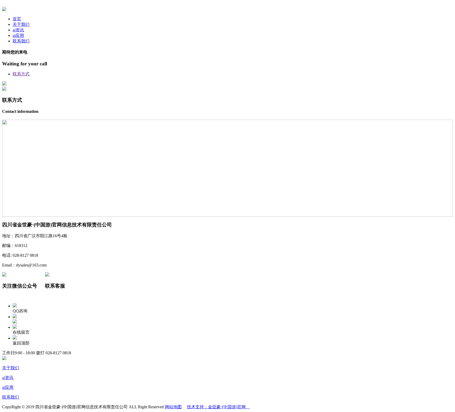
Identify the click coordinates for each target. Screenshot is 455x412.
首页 (17, 19)
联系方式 (21, 74)
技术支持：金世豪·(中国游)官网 (218, 407)
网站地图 (173, 407)
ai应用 (18, 35)
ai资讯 (18, 30)
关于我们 (21, 24)
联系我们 (21, 41)
